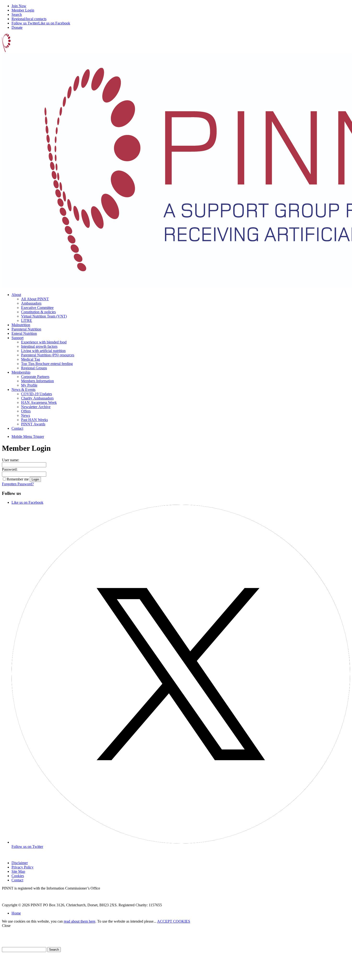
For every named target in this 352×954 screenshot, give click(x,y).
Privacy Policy (22, 867)
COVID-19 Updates (36, 394)
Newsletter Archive (36, 407)
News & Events (23, 389)
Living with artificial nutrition (43, 351)
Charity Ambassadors (37, 398)
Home (16, 913)
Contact (17, 428)
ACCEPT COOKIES (173, 921)
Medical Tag (30, 359)
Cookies (17, 876)
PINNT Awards (33, 424)
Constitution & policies (38, 312)
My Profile (29, 385)
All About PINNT (35, 299)
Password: (9, 469)
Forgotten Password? (18, 484)
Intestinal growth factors (39, 346)
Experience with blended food (44, 342)
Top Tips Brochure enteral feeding (47, 364)
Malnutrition (20, 325)
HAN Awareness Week (39, 402)
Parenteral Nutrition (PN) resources (47, 355)
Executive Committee (37, 308)
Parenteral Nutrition (26, 329)
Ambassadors (31, 303)
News (25, 415)
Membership (20, 372)
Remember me (18, 479)
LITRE (26, 320)
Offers (26, 411)
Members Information (37, 381)
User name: (10, 460)
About (16, 295)
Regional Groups (34, 368)
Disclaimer (19, 863)
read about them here (79, 921)
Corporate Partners (35, 377)
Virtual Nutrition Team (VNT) (44, 316)
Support (17, 338)
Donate (17, 27)
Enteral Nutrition (24, 333)
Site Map (18, 871)
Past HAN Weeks (34, 420)
